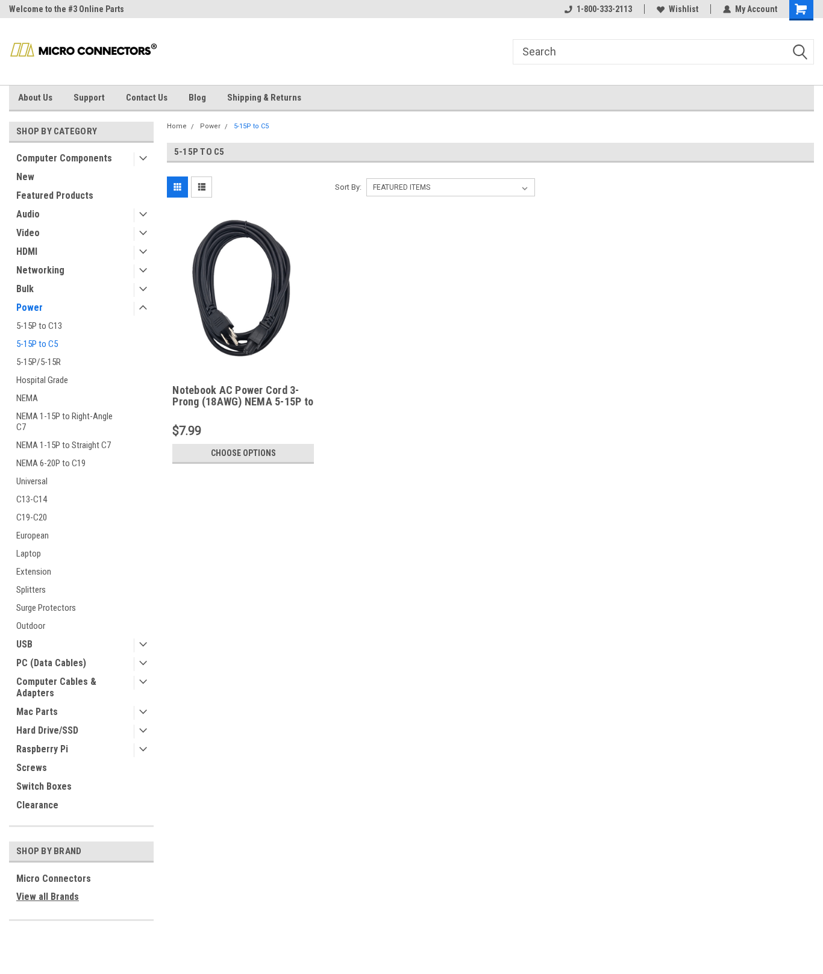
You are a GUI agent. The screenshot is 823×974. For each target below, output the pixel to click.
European (32, 535)
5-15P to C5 (37, 344)
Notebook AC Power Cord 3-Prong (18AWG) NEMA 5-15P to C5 (242, 396)
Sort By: (348, 187)
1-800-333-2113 (604, 9)
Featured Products (54, 195)
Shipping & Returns (264, 97)
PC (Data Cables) (51, 663)
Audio (28, 214)
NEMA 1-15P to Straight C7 (63, 445)
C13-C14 (31, 499)
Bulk (25, 289)
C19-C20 (31, 517)
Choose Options (243, 453)
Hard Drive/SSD (47, 730)
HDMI (26, 251)
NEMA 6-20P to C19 (51, 463)
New (25, 177)
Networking (40, 270)
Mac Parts (37, 711)
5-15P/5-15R (38, 362)
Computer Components (64, 158)
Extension (33, 571)
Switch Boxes (44, 786)
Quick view (243, 358)
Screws (31, 767)
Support (89, 97)
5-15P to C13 (39, 325)
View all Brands (47, 896)
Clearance (37, 805)
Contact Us (146, 97)
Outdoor (30, 625)
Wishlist (683, 9)
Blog (197, 97)
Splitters (31, 589)
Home (177, 126)
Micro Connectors (53, 878)
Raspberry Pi (42, 749)
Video (28, 233)
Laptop (28, 553)
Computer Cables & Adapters (56, 687)
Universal (32, 481)
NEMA (27, 398)
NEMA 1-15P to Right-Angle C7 (64, 421)
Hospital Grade (42, 380)
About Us (35, 97)
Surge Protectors (46, 607)
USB (24, 644)
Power (29, 307)
